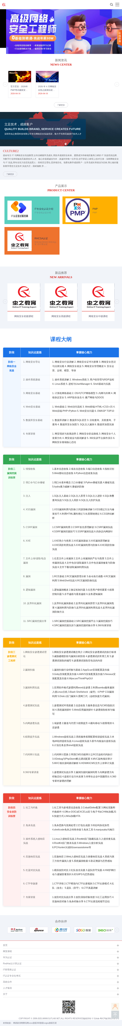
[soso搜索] (83, 930)
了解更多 (61, 105)
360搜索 (40, 1023)
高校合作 (7, 982)
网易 (15, 1023)
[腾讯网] (61, 930)
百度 (55, 1023)
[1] (61, 31)
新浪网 (20, 1023)
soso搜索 (33, 1023)
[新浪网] (39, 930)
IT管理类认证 (9, 969)
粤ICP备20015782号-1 (109, 1018)
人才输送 (7, 988)
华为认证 (7, 957)
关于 (5, 994)
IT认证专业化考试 (12, 975)
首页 (5, 945)
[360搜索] (105, 930)
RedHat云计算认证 (12, 963)
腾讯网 (26, 1023)
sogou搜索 (48, 1023)
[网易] (16, 930)
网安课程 (7, 951)
